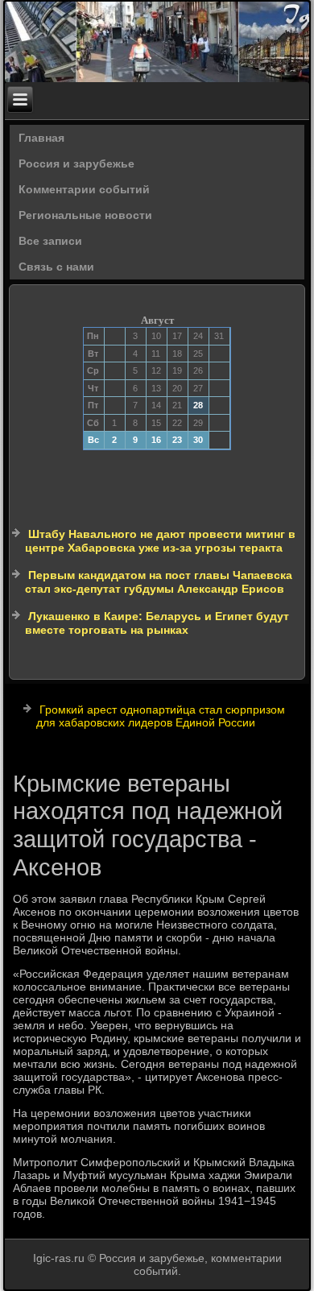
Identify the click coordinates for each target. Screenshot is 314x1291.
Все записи (50, 240)
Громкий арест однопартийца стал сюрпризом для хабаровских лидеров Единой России (160, 716)
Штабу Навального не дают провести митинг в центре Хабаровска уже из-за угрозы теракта (160, 541)
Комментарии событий (84, 189)
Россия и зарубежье (76, 163)
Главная (41, 137)
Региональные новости (85, 215)
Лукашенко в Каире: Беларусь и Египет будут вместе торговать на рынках (157, 623)
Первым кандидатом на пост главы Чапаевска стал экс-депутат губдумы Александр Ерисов (158, 582)
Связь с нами (56, 266)
